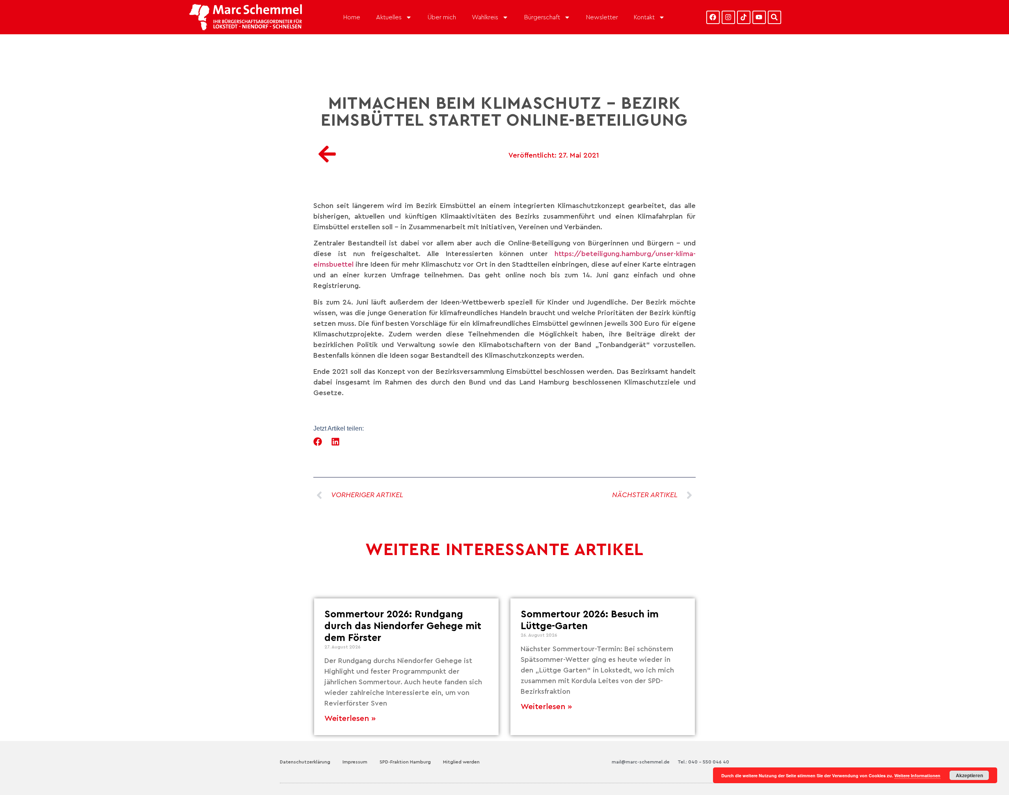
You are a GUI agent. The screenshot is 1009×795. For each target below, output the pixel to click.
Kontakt (644, 17)
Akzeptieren (969, 775)
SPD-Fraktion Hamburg (405, 762)
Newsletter (602, 17)
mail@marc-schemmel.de (641, 762)
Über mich (442, 17)
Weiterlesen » (350, 719)
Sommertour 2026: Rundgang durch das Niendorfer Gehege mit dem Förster (402, 626)
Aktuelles (389, 17)
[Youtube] (759, 17)
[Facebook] (713, 17)
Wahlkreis (485, 17)
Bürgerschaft (542, 17)
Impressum (355, 762)
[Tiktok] (743, 17)
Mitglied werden (461, 762)
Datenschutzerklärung (305, 762)
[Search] (774, 17)
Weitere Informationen (917, 775)
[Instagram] (728, 17)
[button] (317, 441)
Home (351, 17)
